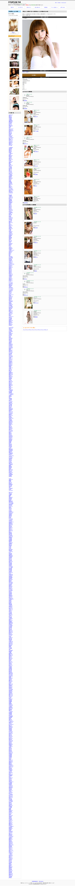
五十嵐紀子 (11, 535)
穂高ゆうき (11, 632)
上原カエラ (11, 114)
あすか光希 (11, 689)
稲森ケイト (11, 387)
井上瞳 (10, 546)
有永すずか (11, 209)
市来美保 (10, 560)
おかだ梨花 (11, 331)
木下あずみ (11, 413)
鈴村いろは (11, 695)
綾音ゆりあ (11, 320)
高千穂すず (36, 151)
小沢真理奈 (11, 212)
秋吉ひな (10, 383)
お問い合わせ (62, 7)
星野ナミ (10, 340)
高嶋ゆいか (11, 655)
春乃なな (10, 749)
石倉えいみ (11, 536)
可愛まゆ (10, 864)
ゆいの (10, 573)
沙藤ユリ (10, 271)
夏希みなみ (11, 582)
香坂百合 (10, 780)
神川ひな (10, 860)
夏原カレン (11, 155)
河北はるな (11, 796)
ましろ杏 (10, 145)
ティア (10, 281)
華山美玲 (10, 526)
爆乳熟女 (45, 7)
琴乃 (9, 397)
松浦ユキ (10, 454)
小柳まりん (11, 234)
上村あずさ (11, 290)
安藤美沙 (10, 514)
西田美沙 (10, 467)
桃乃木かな (11, 731)
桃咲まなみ (11, 376)
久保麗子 (10, 473)
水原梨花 (10, 699)
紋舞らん (10, 158)
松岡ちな (10, 558)
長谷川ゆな (11, 579)
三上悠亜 (10, 807)
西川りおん (11, 644)
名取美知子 (11, 595)
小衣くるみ (11, 490)
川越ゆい (10, 817)
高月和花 (10, 462)
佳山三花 (10, 369)
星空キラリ (11, 720)
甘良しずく (11, 614)
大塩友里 (10, 730)
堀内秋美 (10, 613)
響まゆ (10, 253)
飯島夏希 (10, 540)
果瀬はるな (11, 855)
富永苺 (10, 416)
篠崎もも (10, 823)
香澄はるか (11, 691)
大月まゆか (11, 283)
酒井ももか (11, 631)
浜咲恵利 (10, 513)
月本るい (10, 723)
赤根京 (10, 600)
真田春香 (10, 378)
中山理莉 (10, 538)
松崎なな (10, 541)
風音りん (10, 710)
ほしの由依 (11, 282)
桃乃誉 (10, 517)
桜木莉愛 (10, 237)
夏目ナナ (10, 370)
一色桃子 (10, 853)
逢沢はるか (11, 643)
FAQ (56, 2)
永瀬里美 (10, 701)
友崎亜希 (10, 392)
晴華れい (10, 865)
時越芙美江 (11, 484)
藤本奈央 (10, 606)
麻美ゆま (10, 272)
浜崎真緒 (10, 275)
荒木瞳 (10, 295)
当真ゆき (10, 377)
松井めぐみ (11, 333)
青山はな (10, 743)
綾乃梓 (10, 500)
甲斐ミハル (11, 875)
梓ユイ (10, 552)
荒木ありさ (11, 777)
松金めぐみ (11, 258)
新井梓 (35, 213)
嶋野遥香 (10, 651)
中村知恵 (10, 626)
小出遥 (10, 230)
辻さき (10, 246)
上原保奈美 (11, 147)
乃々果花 (10, 172)
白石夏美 (10, 420)
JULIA (10, 242)
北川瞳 (10, 229)
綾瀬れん (10, 321)
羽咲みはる (11, 772)
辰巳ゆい (10, 363)
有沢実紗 (10, 624)
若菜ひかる (11, 129)
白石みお (10, 737)
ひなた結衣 (11, 518)
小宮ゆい (10, 791)
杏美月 (10, 203)
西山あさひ (11, 597)
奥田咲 (10, 236)
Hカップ (30, 329)
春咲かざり (11, 620)
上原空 (10, 154)
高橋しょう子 (11, 844)
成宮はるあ (11, 693)
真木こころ (11, 173)
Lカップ (43, 329)
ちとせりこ (11, 401)
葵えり (10, 776)
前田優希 (10, 202)
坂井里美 (10, 692)
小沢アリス (11, 161)
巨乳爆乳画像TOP (35, 881)
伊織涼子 (10, 303)
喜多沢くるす (11, 189)
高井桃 (10, 368)
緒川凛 (10, 516)
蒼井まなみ (11, 469)
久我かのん (11, 605)
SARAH (10, 461)
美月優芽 (10, 305)
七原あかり (11, 637)
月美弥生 (10, 789)
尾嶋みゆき (11, 874)
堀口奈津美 (26, 202)
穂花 (9, 127)
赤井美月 (10, 325)
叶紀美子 (10, 601)
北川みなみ (11, 705)
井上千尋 (10, 485)
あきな (10, 215)
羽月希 (10, 332)
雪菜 (9, 487)
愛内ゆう (10, 204)
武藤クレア (11, 144)
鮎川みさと (11, 218)
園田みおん (11, 680)
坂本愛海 (10, 235)
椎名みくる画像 (25, 71)
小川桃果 (10, 648)
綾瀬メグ (10, 400)
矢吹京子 (10, 460)
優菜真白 (10, 522)
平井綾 (10, 126)
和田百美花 (11, 523)
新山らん (10, 299)
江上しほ (10, 635)
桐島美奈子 (11, 787)
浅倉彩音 (10, 398)
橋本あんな (11, 838)
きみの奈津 (11, 650)
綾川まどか (11, 715)
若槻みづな (11, 722)
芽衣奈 (10, 386)
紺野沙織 (10, 639)
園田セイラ (11, 684)
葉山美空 (10, 629)
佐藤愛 (10, 495)
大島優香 (10, 617)
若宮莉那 (10, 533)
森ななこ (10, 198)
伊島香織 (10, 458)
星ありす (10, 171)
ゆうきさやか (11, 327)
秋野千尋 (10, 308)
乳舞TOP (12, 7)
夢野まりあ (11, 381)
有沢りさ (10, 493)
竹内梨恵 (10, 819)
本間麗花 (10, 685)
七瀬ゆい (10, 395)
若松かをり (11, 524)
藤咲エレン (11, 866)
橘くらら (10, 124)
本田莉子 (10, 486)
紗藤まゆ (10, 445)
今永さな (10, 771)
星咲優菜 (10, 713)
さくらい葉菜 (11, 503)
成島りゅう (11, 385)
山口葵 (10, 697)
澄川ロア (10, 611)
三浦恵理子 (11, 453)
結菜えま (35, 116)
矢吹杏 (10, 379)
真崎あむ (10, 162)
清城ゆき (10, 877)
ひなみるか (11, 607)
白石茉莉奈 (11, 409)
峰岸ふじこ (11, 665)
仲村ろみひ (11, 178)
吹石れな (10, 666)
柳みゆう (10, 851)
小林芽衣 (10, 232)
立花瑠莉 (10, 775)
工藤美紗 (10, 667)
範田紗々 (10, 179)
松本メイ (10, 314)
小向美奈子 (11, 488)
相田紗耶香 (11, 449)
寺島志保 (10, 456)
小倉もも (10, 247)
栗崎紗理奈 (11, 372)
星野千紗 (10, 515)
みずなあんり (11, 393)
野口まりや (11, 683)
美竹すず (10, 596)
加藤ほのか (11, 761)
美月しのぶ (11, 492)
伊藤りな (10, 656)
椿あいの (10, 725)
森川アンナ (11, 870)
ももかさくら (11, 316)
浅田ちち (10, 206)
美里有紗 (10, 440)
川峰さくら (11, 790)
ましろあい (11, 732)
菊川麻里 (10, 783)
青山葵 (10, 302)
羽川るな (10, 861)
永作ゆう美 (11, 852)
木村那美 (10, 571)
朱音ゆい (10, 375)
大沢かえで (11, 210)
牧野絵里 (10, 550)
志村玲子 (10, 585)
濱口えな (10, 821)
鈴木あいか (11, 280)
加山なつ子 (11, 873)
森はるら (10, 633)
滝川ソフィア (11, 294)
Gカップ (27, 329)
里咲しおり (11, 658)
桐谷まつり (11, 797)
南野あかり (11, 278)
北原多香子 (11, 450)
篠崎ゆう (10, 663)
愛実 (9, 496)
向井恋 (10, 309)
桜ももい (10, 793)
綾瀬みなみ (11, 362)
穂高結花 (10, 729)
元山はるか (11, 356)
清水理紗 (10, 862)
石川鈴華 (10, 563)
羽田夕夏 (10, 405)
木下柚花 (10, 136)
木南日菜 (10, 564)
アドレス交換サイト (54, 7)
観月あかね (11, 307)
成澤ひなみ (11, 849)
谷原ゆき (10, 778)
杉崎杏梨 (10, 557)
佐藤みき (10, 241)
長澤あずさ (11, 248)
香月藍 (10, 160)
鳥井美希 (10, 869)
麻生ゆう (10, 868)
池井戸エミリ (11, 781)
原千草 (10, 547)
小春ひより (11, 822)
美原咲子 (10, 565)
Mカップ (46, 329)
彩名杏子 (10, 499)
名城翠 (10, 702)
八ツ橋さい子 (11, 721)
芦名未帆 (10, 402)
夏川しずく (11, 138)
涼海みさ (10, 742)
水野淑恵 (10, 604)
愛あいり (10, 170)
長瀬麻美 (10, 543)
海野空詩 (10, 748)
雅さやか (10, 559)
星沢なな (10, 382)
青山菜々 (10, 177)
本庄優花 (35, 174)
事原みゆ (10, 451)
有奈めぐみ (11, 766)
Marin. (10, 336)
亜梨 (9, 163)
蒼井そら (10, 190)
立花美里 (10, 714)
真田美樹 (10, 845)
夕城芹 (10, 682)
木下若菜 (10, 318)
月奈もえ (10, 329)
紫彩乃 (10, 315)
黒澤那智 (10, 806)
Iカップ (34, 329)
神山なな (10, 798)
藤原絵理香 (11, 501)
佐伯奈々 (10, 407)
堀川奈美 (35, 227)
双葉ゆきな (11, 828)
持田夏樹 (10, 361)
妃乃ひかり (11, 364)
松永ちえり (11, 448)
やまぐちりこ (11, 128)
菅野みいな (11, 201)
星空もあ (10, 638)
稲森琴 (10, 366)
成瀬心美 (10, 298)
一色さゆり (11, 854)
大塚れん (10, 615)
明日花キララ (11, 130)
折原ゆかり (11, 438)
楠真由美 (10, 466)
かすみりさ (11, 192)
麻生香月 (10, 156)
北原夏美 (10, 199)
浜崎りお (10, 143)
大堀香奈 (10, 330)
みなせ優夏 (11, 257)
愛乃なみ (10, 297)
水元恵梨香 (11, 716)
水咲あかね (11, 574)
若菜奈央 (10, 728)
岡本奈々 (10, 802)
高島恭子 (10, 244)
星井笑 (10, 747)
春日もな (10, 544)
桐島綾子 (10, 745)
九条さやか (11, 786)
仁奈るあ (10, 664)
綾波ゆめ (10, 645)
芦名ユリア (11, 662)
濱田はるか (11, 843)
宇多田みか (11, 764)
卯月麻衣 (10, 174)
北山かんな (11, 760)
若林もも (10, 525)
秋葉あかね (11, 744)
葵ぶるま (10, 132)
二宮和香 (10, 770)
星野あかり (11, 384)
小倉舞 (10, 652)
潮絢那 (10, 646)
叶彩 (9, 223)
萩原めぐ (10, 483)
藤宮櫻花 (10, 687)
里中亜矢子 (11, 435)
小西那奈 (10, 119)
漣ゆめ (10, 239)
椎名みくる (11, 408)
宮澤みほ (10, 476)
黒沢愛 (10, 152)
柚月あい (10, 581)
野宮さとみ (11, 472)
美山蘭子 (10, 475)
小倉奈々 (10, 118)
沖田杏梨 (10, 148)
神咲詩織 (10, 200)
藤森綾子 (10, 414)
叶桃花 (10, 134)
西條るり (10, 150)
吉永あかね (11, 296)
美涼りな (10, 803)
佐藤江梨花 (11, 120)
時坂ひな (10, 317)
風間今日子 (11, 555)
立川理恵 (10, 404)
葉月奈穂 (10, 168)
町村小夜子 (11, 549)
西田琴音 (10, 872)
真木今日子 (11, 322)
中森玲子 (10, 249)
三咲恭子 (10, 334)
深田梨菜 (10, 578)
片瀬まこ (10, 157)
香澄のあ (10, 133)
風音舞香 (10, 709)
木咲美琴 (10, 227)
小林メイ (10, 848)
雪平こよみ (11, 815)
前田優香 (10, 176)
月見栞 (10, 388)
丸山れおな (11, 642)
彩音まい (10, 207)
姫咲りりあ (11, 374)
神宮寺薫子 (11, 577)
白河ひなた (11, 243)
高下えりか (36, 302)
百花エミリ (11, 273)
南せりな (10, 482)
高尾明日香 (11, 622)
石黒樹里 (10, 768)
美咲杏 (10, 814)
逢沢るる (10, 659)
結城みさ (35, 242)
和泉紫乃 (10, 668)
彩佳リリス (11, 311)
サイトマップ (63, 2)
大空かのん (11, 141)
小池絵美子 (11, 464)
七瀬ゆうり (11, 367)
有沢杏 (10, 636)
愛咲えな (10, 657)
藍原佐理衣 (11, 774)
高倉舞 (10, 441)
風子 (9, 255)
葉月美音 (10, 871)
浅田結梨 (10, 690)
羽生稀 (10, 442)
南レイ (10, 531)
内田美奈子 (11, 556)
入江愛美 (10, 399)
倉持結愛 (25, 108)
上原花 (10, 447)
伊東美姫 (10, 117)
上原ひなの (11, 785)
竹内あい (10, 123)
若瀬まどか (11, 527)
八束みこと (11, 609)
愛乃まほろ (11, 727)
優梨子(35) (13, 32)
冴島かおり (11, 529)
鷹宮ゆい (10, 839)
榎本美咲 (10, 846)
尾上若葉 (10, 391)
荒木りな (10, 434)
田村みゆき (11, 436)
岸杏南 (10, 808)
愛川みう (10, 166)
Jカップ (36, 329)
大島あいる (11, 274)
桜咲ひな (10, 763)
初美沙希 (10, 285)
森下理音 (10, 417)
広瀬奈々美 (11, 641)
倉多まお (10, 562)
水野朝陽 (10, 539)
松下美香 (10, 570)
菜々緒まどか (11, 724)
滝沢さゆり (11, 338)
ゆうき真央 (11, 306)
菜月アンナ (11, 300)
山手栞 (10, 548)
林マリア (10, 616)
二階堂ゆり (11, 746)
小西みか (10, 640)
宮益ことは (11, 740)
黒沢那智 (10, 353)
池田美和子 (11, 421)
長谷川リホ (11, 389)
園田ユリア (11, 654)
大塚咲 (10, 357)
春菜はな (10, 149)
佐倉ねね (10, 840)
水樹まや (10, 788)
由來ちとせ (11, 847)
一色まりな (11, 551)
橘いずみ (10, 406)
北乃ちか (10, 277)
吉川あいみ (11, 304)
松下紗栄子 (11, 625)
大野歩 (10, 286)
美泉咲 (10, 481)
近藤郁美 (10, 703)
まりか (10, 478)
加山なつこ (26, 143)
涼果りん (10, 459)
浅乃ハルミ (11, 140)
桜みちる (10, 628)
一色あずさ (11, 153)
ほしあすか (11, 457)
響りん (10, 254)
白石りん (10, 813)
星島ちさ (10, 256)
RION (10, 773)
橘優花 (10, 480)
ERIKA (10, 226)
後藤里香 (10, 867)
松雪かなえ (11, 842)
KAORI (10, 293)
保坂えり (10, 323)
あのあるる (11, 217)
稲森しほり (11, 630)
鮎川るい (10, 208)
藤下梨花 (10, 335)
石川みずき (11, 566)
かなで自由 (11, 801)
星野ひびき (11, 623)
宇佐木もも (11, 704)
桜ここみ (10, 240)
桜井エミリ (11, 225)
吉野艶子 (10, 319)
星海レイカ (11, 411)
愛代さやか (11, 736)
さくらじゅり (11, 288)
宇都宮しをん (11, 418)
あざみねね (11, 355)
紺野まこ (35, 257)
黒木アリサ (11, 159)
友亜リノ (10, 354)
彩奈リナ (10, 767)
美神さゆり (11, 497)
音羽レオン (11, 360)
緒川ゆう (10, 211)
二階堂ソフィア (11, 250)
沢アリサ (10, 269)
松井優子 (10, 599)
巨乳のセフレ (29, 7)
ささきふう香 (11, 455)
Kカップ (39, 329)
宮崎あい (10, 238)
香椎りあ (10, 719)
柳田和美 (10, 739)
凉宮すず (10, 696)
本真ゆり (10, 291)
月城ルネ (10, 342)
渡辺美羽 (25, 100)
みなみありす (11, 521)
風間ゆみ (10, 270)
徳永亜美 (10, 700)
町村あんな (11, 572)
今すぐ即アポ (20, 7)
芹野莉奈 (10, 804)
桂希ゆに (10, 762)
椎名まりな (11, 422)
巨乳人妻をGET (37, 7)
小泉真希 (10, 341)
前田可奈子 (11, 824)
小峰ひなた (11, 233)
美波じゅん (11, 313)
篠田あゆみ (11, 502)
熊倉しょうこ (11, 850)
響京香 (10, 863)
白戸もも (10, 359)
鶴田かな (10, 221)
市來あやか (11, 769)
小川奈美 (10, 167)
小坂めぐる (11, 196)
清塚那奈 (10, 811)
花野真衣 (10, 498)
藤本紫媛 (10, 669)
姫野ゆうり (11, 373)
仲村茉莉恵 (11, 474)
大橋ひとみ (11, 479)
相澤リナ (10, 131)
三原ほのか (11, 618)
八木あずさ (11, 519)
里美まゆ (10, 735)
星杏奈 (10, 468)
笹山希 (10, 489)
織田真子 (10, 365)
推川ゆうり (11, 812)
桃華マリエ (11, 310)
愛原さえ (10, 115)
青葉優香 (10, 537)
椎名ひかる (11, 415)
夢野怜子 (10, 410)
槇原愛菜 (10, 653)
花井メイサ (11, 165)
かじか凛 (10, 220)
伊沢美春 (10, 219)
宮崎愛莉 (10, 621)
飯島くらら (11, 694)
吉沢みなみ (11, 358)
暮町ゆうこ (11, 284)
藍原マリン (11, 698)
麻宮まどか (11, 561)
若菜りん (10, 528)
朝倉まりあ (11, 452)
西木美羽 (10, 584)
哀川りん (10, 292)
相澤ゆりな (11, 733)
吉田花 (10, 660)
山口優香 (10, 827)
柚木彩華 (10, 339)
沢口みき (10, 437)
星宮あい (10, 396)
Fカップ (24, 329)
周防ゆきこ (11, 121)
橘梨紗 (10, 465)
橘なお (35, 185)
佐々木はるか (11, 137)
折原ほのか (11, 634)
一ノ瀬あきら (11, 394)
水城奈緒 (10, 195)
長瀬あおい (11, 726)
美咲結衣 (10, 576)
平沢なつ (10, 779)
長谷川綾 (10, 553)
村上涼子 (10, 194)
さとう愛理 (11, 567)
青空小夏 (10, 214)
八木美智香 (11, 794)
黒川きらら (11, 135)
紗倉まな (10, 151)
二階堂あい (11, 312)
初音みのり (11, 142)
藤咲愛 (10, 809)
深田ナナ (10, 856)
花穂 (9, 649)
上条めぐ (10, 276)
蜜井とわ (10, 661)
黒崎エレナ (11, 463)
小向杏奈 (10, 612)
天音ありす (11, 759)
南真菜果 (10, 717)
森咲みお (10, 580)
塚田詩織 (10, 439)
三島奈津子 (11, 800)
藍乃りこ (10, 205)
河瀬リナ (10, 224)
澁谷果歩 (10, 554)
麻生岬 (10, 216)
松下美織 (10, 799)
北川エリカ (11, 412)
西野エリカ (11, 805)
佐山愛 (10, 164)
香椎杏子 (10, 545)
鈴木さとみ (11, 197)
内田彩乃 (10, 784)
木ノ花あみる (11, 826)
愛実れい (10, 825)
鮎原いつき (11, 738)
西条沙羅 (10, 603)
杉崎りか (10, 818)
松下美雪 (10, 446)
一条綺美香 (11, 390)
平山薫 (10, 371)
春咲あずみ (11, 125)
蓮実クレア (11, 403)
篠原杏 (10, 337)
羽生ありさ (11, 810)
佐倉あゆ (10, 816)
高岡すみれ (11, 841)
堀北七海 (10, 534)
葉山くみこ (11, 470)
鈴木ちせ (10, 681)
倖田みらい (11, 231)
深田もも (10, 419)
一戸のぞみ (11, 711)
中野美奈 (10, 444)
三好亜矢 (10, 706)
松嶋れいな (11, 139)
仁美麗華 (10, 782)
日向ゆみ (10, 471)
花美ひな (10, 252)
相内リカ (10, 169)
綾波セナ (10, 116)
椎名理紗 (10, 423)
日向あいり (11, 820)
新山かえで (11, 324)
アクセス (59, 2)
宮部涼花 (10, 520)
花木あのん (11, 251)
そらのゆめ (11, 289)
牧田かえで (11, 530)
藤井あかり (11, 857)
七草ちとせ (11, 542)
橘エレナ (10, 443)
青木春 (10, 213)
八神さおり (11, 858)
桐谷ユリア (11, 222)
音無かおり (11, 424)
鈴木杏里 (10, 122)
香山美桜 (10, 568)
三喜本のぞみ (11, 598)
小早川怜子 (11, 301)
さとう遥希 (36, 131)
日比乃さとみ (11, 765)
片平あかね (11, 575)
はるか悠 (10, 380)
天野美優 (10, 876)
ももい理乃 (11, 583)
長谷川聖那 (11, 287)
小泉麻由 (10, 494)
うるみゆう (11, 175)
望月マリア (11, 708)
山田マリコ (11, 328)
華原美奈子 (11, 707)
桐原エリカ (11, 228)
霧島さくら (11, 608)
